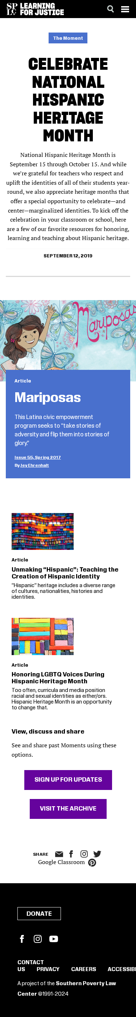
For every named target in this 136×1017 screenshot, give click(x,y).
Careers (83, 969)
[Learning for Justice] (42, 9)
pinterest (92, 863)
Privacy (48, 969)
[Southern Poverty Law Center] (12, 9)
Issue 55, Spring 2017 (38, 458)
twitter (97, 854)
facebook (71, 854)
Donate (39, 914)
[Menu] (125, 9)
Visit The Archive (68, 809)
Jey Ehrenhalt (34, 465)
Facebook (21, 939)
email (59, 854)
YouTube (53, 939)
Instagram (84, 854)
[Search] (110, 9)
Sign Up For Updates (68, 780)
